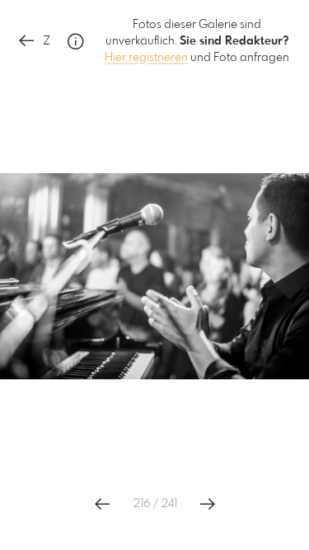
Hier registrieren (146, 57)
